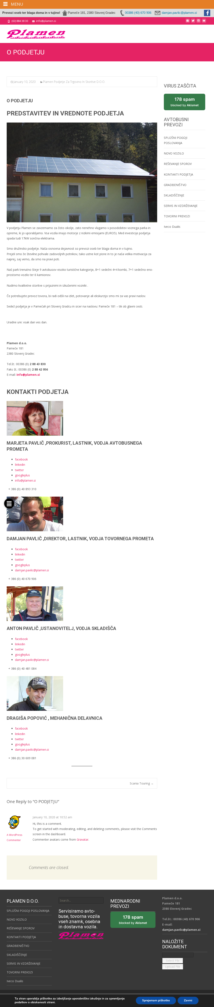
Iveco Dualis (172, 227)
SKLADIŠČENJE (174, 195)
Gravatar (82, 839)
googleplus (22, 475)
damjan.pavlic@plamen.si (32, 570)
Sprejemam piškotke (156, 1000)
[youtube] (204, 22)
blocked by (188, 103)
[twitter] (193, 22)
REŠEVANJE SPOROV (178, 164)
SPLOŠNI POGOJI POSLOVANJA (28, 911)
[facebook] (188, 22)
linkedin (20, 465)
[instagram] (198, 22)
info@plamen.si (25, 480)
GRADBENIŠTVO (175, 185)
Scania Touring (142, 783)
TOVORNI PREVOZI (177, 216)
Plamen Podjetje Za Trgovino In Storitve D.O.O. (74, 82)
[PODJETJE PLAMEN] (32, 33)
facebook (21, 459)
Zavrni (188, 1000)
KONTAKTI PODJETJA (178, 174)
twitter (19, 470)
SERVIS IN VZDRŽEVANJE (180, 206)
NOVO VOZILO (174, 153)
